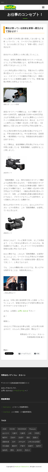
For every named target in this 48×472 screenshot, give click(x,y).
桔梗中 (30, 446)
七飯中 (14, 433)
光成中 (21, 437)
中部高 (37, 433)
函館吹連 (5, 442)
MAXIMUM (22, 429)
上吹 (29, 433)
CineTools (7, 412)
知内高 (4, 450)
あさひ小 (5, 433)
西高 (12, 450)
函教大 (35, 437)
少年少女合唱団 (34, 442)
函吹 (28, 437)
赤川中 (19, 450)
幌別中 (14, 446)
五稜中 (12, 437)
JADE (4, 429)
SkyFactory (7, 407)
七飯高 (22, 433)
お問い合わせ (23, 311)
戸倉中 (22, 446)
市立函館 (5, 446)
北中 (13, 442)
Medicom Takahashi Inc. (22, 466)
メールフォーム (18, 390)
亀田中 (4, 437)
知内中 (38, 446)
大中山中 (22, 442)
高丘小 (27, 450)
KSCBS (12, 429)
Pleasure (32, 429)
